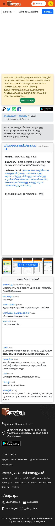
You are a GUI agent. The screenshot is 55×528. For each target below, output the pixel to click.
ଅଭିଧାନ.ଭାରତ (20, 482)
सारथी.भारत (15, 487)
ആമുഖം (5, 459)
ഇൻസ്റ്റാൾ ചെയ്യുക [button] (27, 265)
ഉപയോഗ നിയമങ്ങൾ (39, 459)
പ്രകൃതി (7, 390)
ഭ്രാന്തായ (9, 182)
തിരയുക (47, 11)
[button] (5, 266)
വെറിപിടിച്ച (25, 185)
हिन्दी (41, 194)
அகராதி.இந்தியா (43, 478)
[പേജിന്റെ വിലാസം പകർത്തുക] (4, 109)
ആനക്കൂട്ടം (8, 296)
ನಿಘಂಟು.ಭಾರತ (7, 482)
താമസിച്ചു (8, 284)
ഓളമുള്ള (9, 173)
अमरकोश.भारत (6, 478)
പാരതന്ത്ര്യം (9, 304)
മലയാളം (23, 115)
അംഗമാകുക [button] (27, 100)
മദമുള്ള (32, 182)
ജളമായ (8, 176)
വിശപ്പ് (6, 382)
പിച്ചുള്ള (17, 176)
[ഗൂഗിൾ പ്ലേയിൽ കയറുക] (46, 109)
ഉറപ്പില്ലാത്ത (42, 170)
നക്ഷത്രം (7, 359)
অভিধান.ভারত (32, 482)
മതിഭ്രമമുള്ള (21, 182)
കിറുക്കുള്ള (20, 173)
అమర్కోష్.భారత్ (29, 478)
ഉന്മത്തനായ (29, 170)
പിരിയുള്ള (26, 176)
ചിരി (5, 373)
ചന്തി (5, 347)
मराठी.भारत (17, 478)
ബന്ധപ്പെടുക (7, 464)
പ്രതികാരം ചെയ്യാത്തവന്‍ (16, 312)
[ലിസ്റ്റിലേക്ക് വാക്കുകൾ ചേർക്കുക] (6, 149)
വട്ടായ (40, 182)
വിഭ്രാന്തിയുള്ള (12, 185)
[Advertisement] (27, 44)
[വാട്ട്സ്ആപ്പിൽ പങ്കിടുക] (14, 109)
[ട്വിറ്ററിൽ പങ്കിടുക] (9, 109)
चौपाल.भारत (5, 487)
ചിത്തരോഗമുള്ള (34, 173)
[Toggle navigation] (4, 4)
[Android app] (11, 443)
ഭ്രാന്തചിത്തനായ (38, 179)
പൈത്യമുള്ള (39, 176)
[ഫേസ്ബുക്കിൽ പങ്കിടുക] (19, 109)
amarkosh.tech (45, 482)
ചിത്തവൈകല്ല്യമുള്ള (20, 145)
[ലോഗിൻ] (50, 3)
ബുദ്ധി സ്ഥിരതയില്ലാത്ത (17, 179)
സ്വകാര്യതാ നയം (19, 459)
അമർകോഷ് (9, 115)
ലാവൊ (6, 321)
